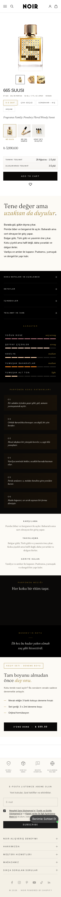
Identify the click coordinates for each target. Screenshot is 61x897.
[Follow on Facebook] (12, 882)
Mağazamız (11, 862)
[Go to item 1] (20, 79)
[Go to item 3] (41, 79)
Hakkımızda (11, 846)
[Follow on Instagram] (19, 882)
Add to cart (30, 176)
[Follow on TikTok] (41, 882)
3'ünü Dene (31, 727)
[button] (30, 184)
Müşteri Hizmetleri (17, 854)
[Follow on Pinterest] (27, 882)
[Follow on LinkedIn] (49, 882)
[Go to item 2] (30, 79)
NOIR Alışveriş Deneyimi (20, 838)
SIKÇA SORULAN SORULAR (20, 870)
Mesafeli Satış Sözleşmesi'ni (22, 810)
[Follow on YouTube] (34, 882)
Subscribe (30, 824)
